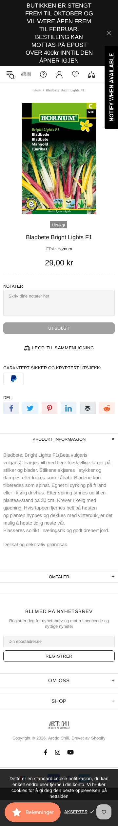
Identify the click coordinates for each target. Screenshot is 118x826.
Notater (13, 286)
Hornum (64, 248)
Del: (8, 397)
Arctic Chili (26, 74)
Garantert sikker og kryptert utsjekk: (52, 367)
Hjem (37, 90)
